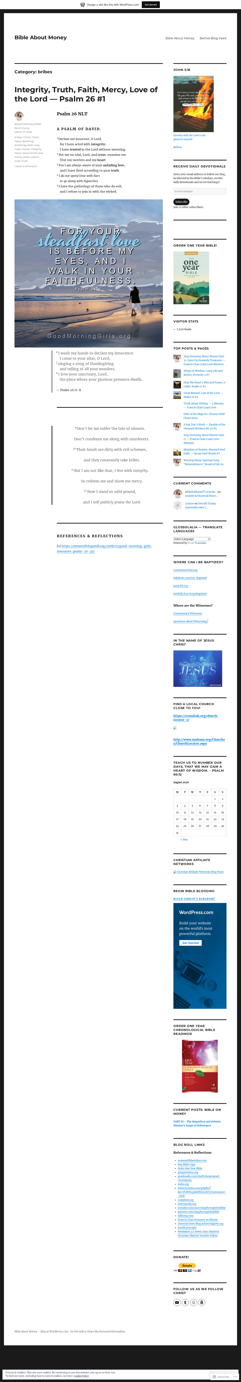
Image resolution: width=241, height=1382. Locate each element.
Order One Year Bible (190, 1168)
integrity (36, 149)
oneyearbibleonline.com (192, 1160)
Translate (200, 543)
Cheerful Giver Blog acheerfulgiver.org (200, 1223)
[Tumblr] (185, 1302)
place (26, 156)
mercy (18, 156)
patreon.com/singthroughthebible (198, 1211)
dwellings (20, 145)
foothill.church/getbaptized (190, 593)
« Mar (184, 839)
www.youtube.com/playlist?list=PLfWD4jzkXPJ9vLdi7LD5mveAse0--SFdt (202, 1192)
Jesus (17, 152)
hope (17, 149)
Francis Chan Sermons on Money (198, 1219)
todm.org (183, 1184)
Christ (27, 137)
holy (37, 145)
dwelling (27, 141)
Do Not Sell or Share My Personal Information (97, 1331)
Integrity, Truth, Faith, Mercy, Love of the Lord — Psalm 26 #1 (86, 94)
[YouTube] (177, 1302)
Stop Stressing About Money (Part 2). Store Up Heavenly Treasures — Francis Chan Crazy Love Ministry (204, 360)
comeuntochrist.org (185, 570)
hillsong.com (186, 1215)
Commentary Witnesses (187, 613)
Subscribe (181, 202)
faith (30, 145)
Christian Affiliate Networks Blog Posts (200, 871)
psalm (35, 156)
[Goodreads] (193, 1302)
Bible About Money (40, 37)
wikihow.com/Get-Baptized (190, 578)
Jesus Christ (29, 152)
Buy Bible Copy (186, 1164)
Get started (151, 4)
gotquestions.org (188, 1172)
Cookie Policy (81, 1375)
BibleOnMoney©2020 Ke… (201, 491)
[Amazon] (201, 1302)
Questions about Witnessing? (190, 621)
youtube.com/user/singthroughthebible (202, 1207)
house (26, 149)
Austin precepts (187, 1227)
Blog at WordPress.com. (54, 1331)
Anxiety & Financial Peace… (201, 495)
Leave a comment (25, 166)
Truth (24, 160)
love (40, 152)
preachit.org (180, 585)
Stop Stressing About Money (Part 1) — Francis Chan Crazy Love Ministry (204, 439)
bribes (18, 137)
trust (17, 160)
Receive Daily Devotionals (199, 166)
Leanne (189, 503)
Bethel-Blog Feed (213, 38)
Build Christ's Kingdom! (194, 899)
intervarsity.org (187, 1204)
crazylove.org (186, 1200)
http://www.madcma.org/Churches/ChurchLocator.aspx (199, 741)
